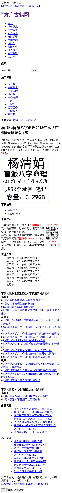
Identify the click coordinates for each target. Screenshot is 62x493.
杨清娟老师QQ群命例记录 (19, 307)
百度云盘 (13, 210)
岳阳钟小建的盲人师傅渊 (28, 451)
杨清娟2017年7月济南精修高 (30, 461)
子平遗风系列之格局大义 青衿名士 (33, 422)
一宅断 (11, 104)
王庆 (10, 100)
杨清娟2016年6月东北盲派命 (30, 444)
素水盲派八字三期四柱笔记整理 (22, 399)
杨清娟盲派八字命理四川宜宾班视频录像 (27, 357)
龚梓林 (11, 114)
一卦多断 (13, 90)
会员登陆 (7, 6)
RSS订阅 (43, 484)
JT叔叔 (11, 94)
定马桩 (11, 84)
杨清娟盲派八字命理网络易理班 (22, 380)
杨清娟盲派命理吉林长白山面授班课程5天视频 (30, 370)
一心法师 (13, 97)
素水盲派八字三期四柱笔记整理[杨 (33, 412)
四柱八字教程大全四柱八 (28, 448)
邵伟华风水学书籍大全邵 (28, 471)
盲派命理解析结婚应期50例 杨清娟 (23, 300)
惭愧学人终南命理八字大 (28, 468)
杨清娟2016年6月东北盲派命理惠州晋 (35, 425)
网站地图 (19, 484)
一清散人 (13, 110)
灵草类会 (13, 107)
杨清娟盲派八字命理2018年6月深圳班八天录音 (30, 353)
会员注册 (19, 6)
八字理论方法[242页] (25, 428)
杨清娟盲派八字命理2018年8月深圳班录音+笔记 (31, 337)
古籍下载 (18, 120)
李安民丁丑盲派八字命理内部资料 (33, 415)
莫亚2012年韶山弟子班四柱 (29, 458)
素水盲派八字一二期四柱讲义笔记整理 (26, 396)
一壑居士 (13, 87)
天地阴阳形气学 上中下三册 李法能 (33, 418)
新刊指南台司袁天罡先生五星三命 (33, 408)
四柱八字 (31, 120)
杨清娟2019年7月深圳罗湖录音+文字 (24, 340)
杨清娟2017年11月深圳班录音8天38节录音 (28, 350)
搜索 (35, 70)
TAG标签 (31, 484)
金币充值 (34, 6)
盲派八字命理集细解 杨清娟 (20, 303)
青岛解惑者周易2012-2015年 (29, 464)
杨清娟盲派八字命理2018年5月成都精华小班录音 (31, 333)
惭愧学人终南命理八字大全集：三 (33, 432)
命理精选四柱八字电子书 (28, 441)
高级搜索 (6, 484)
